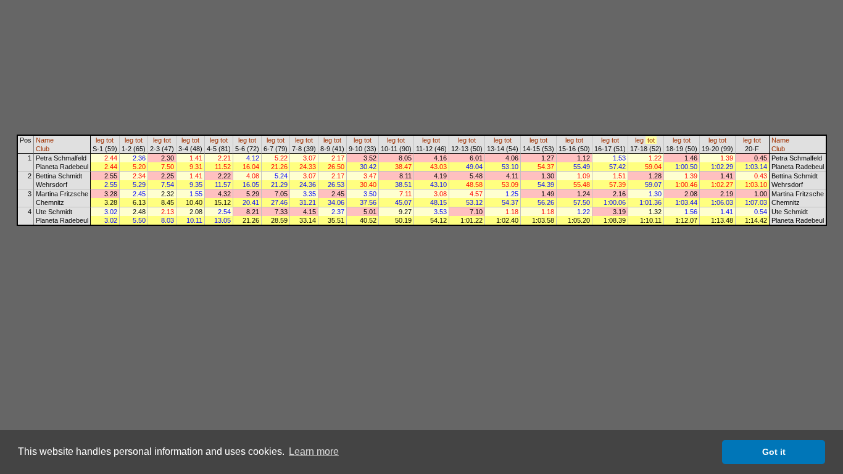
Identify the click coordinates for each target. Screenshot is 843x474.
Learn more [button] (314, 451)
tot (110, 140)
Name (45, 140)
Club (42, 148)
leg (100, 140)
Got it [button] (774, 452)
